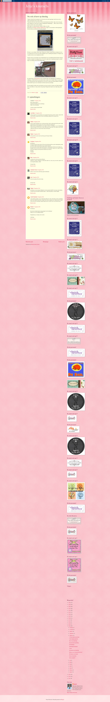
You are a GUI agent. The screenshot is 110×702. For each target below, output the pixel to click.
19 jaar (70, 648)
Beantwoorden (33, 109)
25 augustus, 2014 (37, 100)
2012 (69, 676)
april (70, 666)
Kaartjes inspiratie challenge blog (40, 27)
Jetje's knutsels (37, 5)
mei (70, 664)
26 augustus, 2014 (38, 141)
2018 (69, 618)
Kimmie (32, 206)
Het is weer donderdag (73, 640)
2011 (69, 678)
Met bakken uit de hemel (73, 654)
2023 (69, 608)
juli (70, 660)
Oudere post (61, 241)
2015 (69, 624)
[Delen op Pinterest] (46, 92)
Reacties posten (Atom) (35, 244)
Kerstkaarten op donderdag (74, 650)
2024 (69, 606)
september (71, 633)
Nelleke (31, 121)
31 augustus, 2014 (37, 206)
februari (71, 670)
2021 (69, 612)
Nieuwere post (29, 241)
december (71, 627)
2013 (69, 674)
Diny (31, 157)
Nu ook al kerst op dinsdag (74, 642)
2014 (69, 625)
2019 (69, 616)
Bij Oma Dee (37, 78)
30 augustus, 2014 (37, 188)
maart (71, 668)
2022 (69, 610)
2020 (69, 614)
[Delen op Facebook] (45, 92)
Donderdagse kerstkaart (73, 646)
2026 (69, 602)
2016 (69, 622)
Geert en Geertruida (72, 656)
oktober (71, 631)
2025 (69, 604)
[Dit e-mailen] (41, 92)
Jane (31, 177)
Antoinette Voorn (33, 169)
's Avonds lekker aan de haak (74, 637)
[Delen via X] (43, 92)
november (71, 629)
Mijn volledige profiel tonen (72, 692)
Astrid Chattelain (33, 197)
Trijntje (31, 188)
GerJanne (32, 141)
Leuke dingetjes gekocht (73, 639)
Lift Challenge (71, 644)
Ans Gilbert (32, 113)
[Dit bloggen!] (42, 92)
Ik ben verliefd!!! (72, 657)
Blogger (62, 699)
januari (71, 672)
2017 (69, 620)
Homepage (45, 241)
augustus (71, 635)
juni (70, 662)
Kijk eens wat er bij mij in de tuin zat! (75, 652)
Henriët (75, 684)
